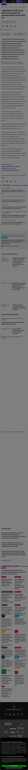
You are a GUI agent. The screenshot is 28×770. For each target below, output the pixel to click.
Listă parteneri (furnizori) (5, 763)
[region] (14, 753)
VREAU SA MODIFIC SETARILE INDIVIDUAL (14, 767)
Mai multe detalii (18, 745)
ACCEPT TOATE (14, 765)
